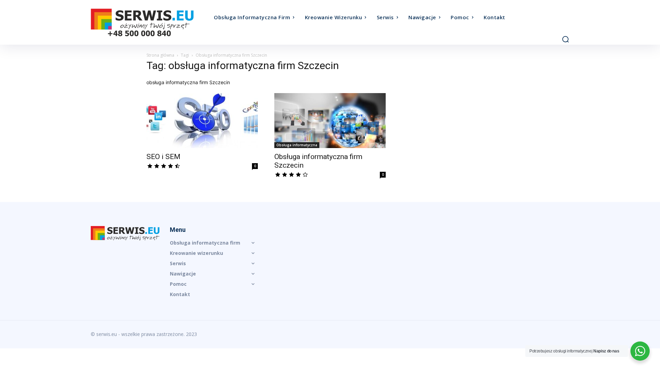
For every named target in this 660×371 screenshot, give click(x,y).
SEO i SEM (163, 157)
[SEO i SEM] (202, 120)
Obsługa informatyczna (296, 145)
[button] (565, 39)
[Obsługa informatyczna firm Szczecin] (330, 120)
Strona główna (160, 55)
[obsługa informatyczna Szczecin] (150, 22)
